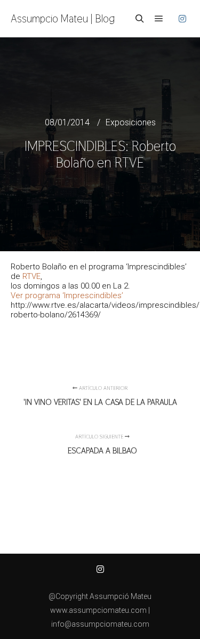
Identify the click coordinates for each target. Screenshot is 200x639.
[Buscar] (139, 19)
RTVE (31, 276)
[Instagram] (182, 19)
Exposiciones (131, 122)
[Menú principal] (159, 19)
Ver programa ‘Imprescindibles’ (67, 295)
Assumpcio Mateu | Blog (63, 19)
